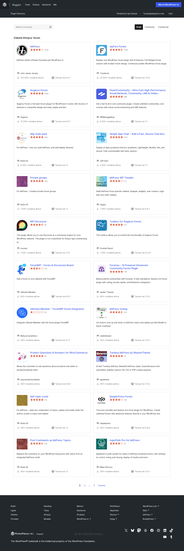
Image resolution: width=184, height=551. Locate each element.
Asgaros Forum (39, 90)
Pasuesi (101, 485)
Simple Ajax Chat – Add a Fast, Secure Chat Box (137, 134)
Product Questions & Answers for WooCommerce (59, 352)
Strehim (14, 514)
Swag (113, 519)
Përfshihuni (115, 506)
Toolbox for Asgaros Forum (125, 221)
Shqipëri (40, 534)
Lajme (13, 510)
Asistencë (81, 510)
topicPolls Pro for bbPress (125, 440)
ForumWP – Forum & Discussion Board (52, 265)
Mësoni (80, 506)
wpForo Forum (118, 46)
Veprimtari (114, 510)
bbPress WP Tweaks (121, 177)
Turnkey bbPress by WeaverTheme (130, 352)
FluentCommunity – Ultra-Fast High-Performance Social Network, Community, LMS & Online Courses (138, 92)
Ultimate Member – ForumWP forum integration (57, 309)
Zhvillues (81, 514)
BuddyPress (149, 519)
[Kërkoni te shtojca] (50, 27)
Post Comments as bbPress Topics (50, 440)
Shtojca (47, 514)
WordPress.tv (84, 519)
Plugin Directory (18, 13)
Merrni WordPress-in (168, 4)
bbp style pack (38, 134)
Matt (146, 510)
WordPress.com (151, 506)
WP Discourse (38, 221)
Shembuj (47, 506)
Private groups (38, 177)
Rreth (13, 506)
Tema (46, 510)
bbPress (35, 46)
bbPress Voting (118, 309)
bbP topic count (39, 396)
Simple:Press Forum (121, 396)
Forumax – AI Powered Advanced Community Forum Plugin (129, 267)
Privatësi (14, 519)
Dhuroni (114, 514)
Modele (47, 519)
